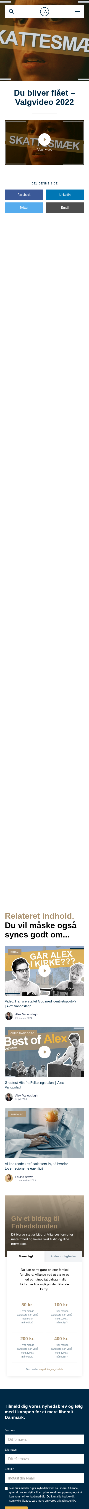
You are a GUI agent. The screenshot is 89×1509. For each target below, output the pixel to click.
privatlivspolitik (66, 1500)
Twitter (24, 207)
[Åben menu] (77, 11)
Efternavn (11, 1449)
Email (65, 207)
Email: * (9, 1468)
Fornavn (10, 1430)
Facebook (24, 194)
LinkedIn (65, 194)
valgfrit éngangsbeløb (51, 1369)
